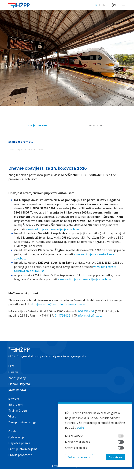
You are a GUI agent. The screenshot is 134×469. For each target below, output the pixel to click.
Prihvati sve (115, 457)
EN (103, 5)
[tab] (37, 125)
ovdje (80, 427)
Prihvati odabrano (79, 457)
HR (95, 5)
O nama (13, 372)
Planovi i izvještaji (19, 384)
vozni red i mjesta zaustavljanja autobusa (53, 229)
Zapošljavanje (17, 378)
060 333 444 (86, 311)
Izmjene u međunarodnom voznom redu (58, 304)
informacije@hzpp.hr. (91, 315)
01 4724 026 (62, 315)
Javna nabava (17, 390)
